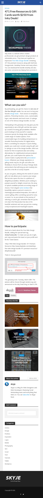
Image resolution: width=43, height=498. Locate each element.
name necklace (24, 188)
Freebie (13, 295)
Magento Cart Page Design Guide (21, 338)
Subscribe (26, 395)
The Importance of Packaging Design (21, 315)
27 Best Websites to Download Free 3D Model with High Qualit (22, 360)
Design (7, 8)
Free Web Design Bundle (20, 61)
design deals (14, 114)
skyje (18, 21)
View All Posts (33, 378)
